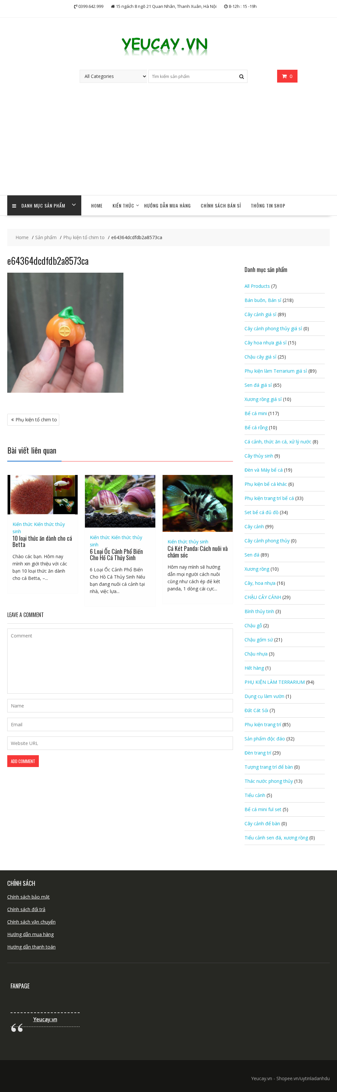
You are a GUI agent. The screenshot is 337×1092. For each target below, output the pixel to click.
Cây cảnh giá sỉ (260, 314)
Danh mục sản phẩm (43, 205)
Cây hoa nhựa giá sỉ (266, 342)
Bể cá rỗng (256, 427)
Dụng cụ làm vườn (264, 696)
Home (97, 205)
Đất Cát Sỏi (256, 710)
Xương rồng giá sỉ (263, 399)
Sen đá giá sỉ (258, 385)
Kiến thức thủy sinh (188, 541)
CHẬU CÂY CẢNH (263, 597)
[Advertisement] (168, 146)
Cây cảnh (254, 526)
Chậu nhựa (256, 654)
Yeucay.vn (45, 1019)
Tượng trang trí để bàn (269, 767)
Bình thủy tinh (259, 611)
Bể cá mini (256, 413)
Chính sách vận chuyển (31, 922)
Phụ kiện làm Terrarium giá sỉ (276, 371)
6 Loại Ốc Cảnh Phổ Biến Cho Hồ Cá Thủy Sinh (116, 554)
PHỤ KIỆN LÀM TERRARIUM (275, 682)
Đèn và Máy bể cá (264, 470)
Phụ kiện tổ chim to (36, 419)
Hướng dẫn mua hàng (30, 934)
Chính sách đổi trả (26, 909)
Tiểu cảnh (255, 795)
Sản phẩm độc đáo (265, 738)
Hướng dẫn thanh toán (31, 947)
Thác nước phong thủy (269, 781)
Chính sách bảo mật (28, 897)
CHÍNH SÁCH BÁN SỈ (221, 205)
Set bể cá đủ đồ (261, 512)
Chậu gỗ (253, 625)
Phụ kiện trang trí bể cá (269, 498)
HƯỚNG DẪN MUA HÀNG (167, 205)
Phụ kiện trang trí (263, 724)
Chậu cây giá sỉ (260, 357)
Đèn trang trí (258, 753)
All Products (257, 286)
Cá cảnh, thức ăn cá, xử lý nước (278, 441)
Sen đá (252, 555)
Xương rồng (257, 569)
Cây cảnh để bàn (262, 823)
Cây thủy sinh (259, 456)
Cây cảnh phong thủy (267, 540)
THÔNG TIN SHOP (268, 205)
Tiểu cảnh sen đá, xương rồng (276, 837)
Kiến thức (123, 205)
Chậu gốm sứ (259, 639)
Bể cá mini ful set (263, 809)
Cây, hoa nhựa (260, 583)
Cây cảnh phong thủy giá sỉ (273, 328)
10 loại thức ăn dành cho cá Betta (42, 541)
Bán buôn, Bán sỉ (263, 300)
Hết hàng (254, 668)
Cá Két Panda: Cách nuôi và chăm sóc (198, 551)
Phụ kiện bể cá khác (266, 484)
